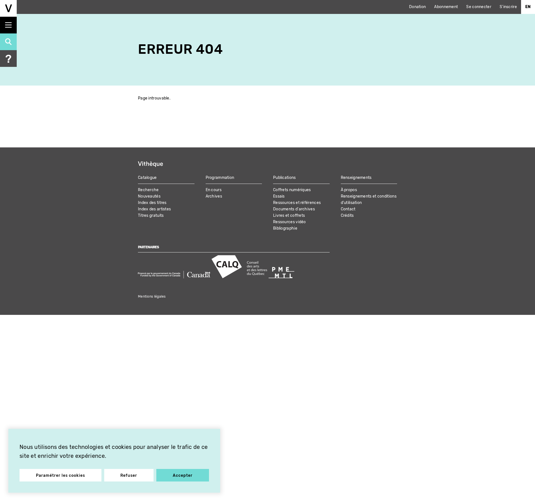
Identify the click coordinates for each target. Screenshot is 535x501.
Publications (284, 177)
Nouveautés (149, 196)
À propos (349, 190)
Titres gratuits (151, 215)
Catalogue (147, 177)
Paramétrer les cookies (60, 475)
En (528, 6)
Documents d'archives (294, 209)
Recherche (148, 190)
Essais (279, 196)
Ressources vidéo (289, 222)
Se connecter (478, 6)
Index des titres (152, 202)
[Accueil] (8, 8)
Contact (348, 209)
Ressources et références (297, 202)
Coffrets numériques (292, 190)
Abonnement (446, 6)
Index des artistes (154, 209)
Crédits (347, 215)
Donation (417, 6)
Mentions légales (152, 296)
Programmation (220, 177)
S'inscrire (508, 6)
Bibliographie (285, 228)
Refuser (128, 475)
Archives (214, 196)
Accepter (183, 475)
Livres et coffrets (289, 215)
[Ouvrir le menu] (8, 25)
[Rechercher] (8, 41)
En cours (214, 190)
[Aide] (8, 58)
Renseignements (356, 177)
